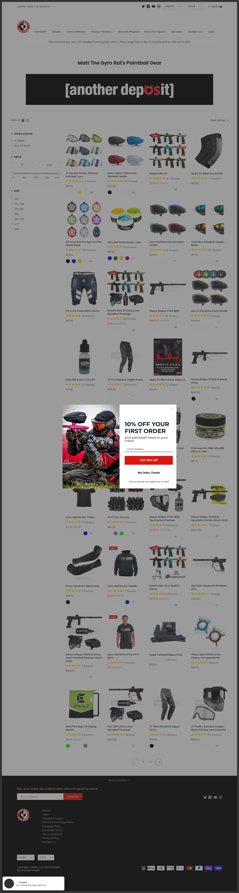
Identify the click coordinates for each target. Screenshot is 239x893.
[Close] (172, 408)
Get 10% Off (149, 460)
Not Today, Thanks (149, 472)
